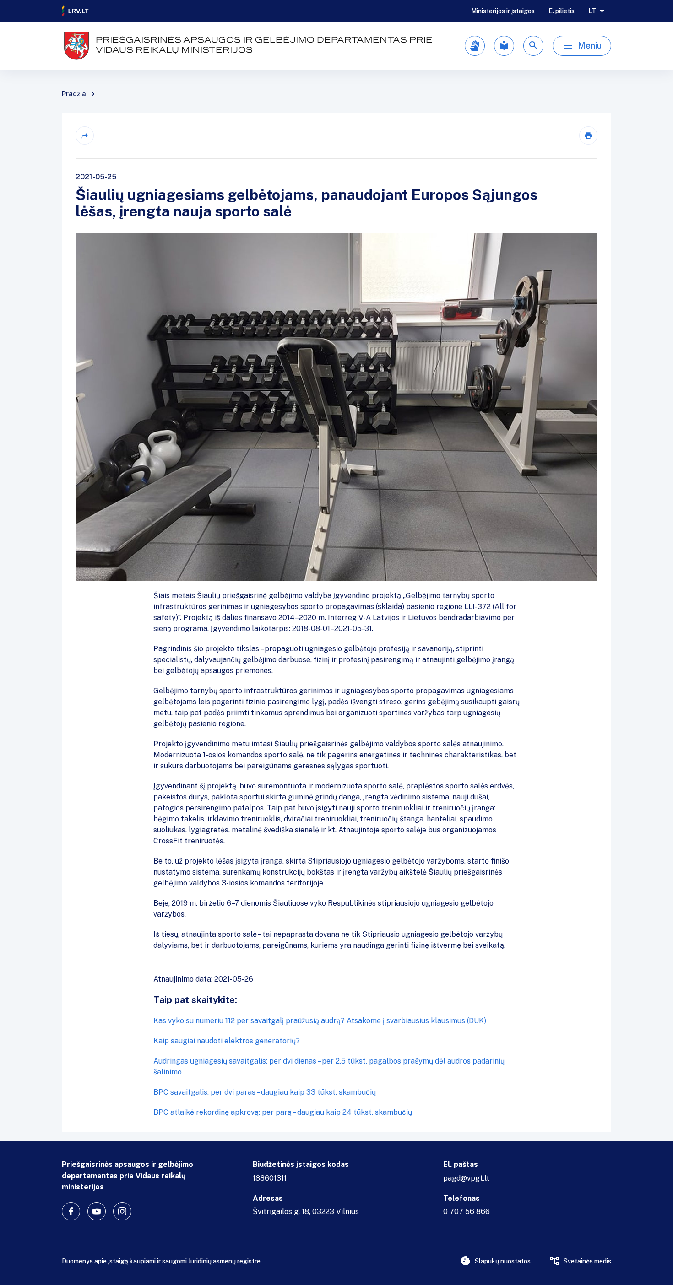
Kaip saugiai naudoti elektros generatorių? (226, 1041)
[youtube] (96, 1211)
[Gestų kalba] (475, 46)
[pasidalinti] (85, 135)
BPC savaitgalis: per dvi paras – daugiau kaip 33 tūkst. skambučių (264, 1092)
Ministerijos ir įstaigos (503, 11)
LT (592, 11)
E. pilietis (561, 11)
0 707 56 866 (466, 1211)
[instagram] (122, 1211)
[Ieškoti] (533, 46)
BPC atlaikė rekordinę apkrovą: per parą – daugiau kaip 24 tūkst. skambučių (282, 1112)
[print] (588, 135)
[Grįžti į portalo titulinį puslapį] (75, 11)
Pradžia (74, 93)
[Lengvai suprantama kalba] (504, 46)
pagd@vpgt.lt (466, 1178)
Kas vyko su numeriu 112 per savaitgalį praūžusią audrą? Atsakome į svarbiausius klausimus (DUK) (319, 1020)
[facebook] (71, 1211)
